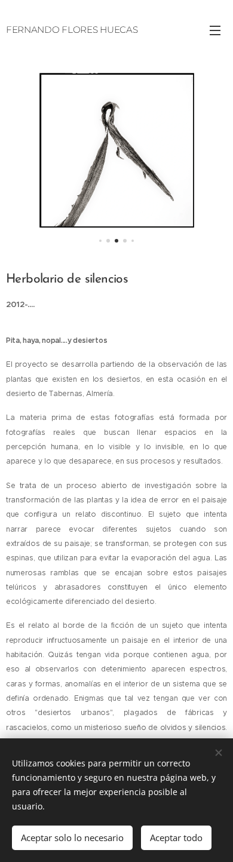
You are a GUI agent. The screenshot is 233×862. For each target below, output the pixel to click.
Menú (215, 30)
